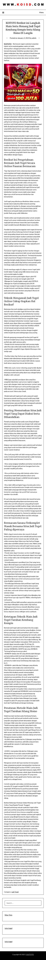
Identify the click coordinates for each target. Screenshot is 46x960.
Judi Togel (15, 892)
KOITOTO (8, 44)
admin (34, 38)
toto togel (8, 928)
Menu (41, 12)
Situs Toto (8, 915)
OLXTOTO (30, 954)
